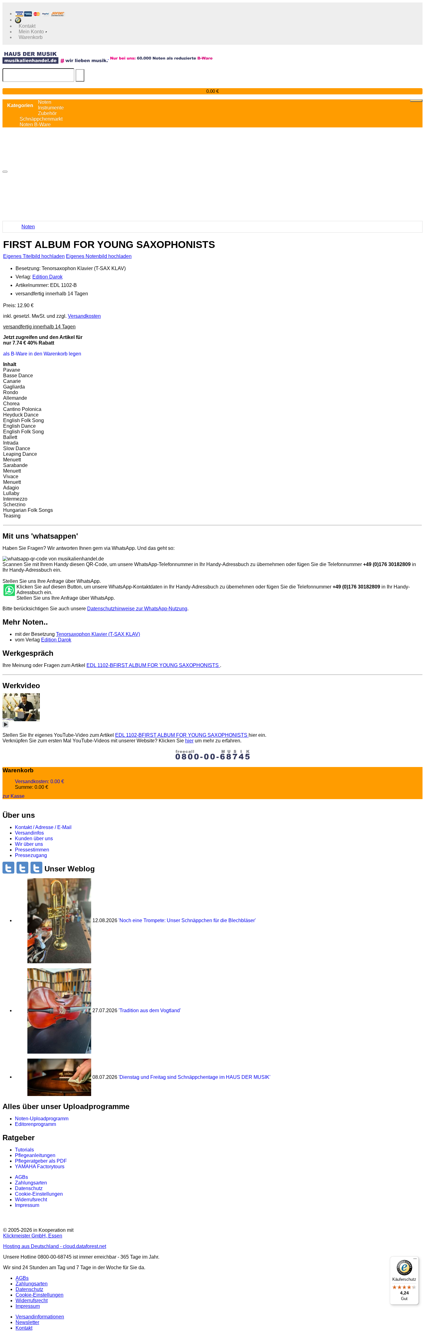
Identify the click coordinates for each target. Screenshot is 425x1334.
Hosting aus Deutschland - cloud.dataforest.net (54, 1246)
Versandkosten (84, 316)
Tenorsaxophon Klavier (98, 634)
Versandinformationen (40, 1316)
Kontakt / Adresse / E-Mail (43, 827)
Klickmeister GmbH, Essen (32, 1235)
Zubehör (47, 113)
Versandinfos (29, 833)
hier (189, 740)
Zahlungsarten (31, 1182)
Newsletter (27, 1322)
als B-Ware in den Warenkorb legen (42, 353)
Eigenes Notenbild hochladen (99, 256)
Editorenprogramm (35, 1124)
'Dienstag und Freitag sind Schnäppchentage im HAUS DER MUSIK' (194, 1076)
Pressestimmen (32, 849)
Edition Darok (47, 276)
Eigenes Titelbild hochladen (34, 256)
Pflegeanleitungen (35, 1155)
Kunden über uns (34, 838)
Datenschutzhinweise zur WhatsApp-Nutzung (137, 608)
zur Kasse (13, 796)
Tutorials (24, 1149)
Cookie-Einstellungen (39, 1194)
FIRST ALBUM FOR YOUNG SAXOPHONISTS (153, 665)
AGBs (21, 1177)
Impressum (27, 1205)
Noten (28, 226)
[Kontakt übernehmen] (8, 590)
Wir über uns (29, 844)
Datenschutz (29, 1188)
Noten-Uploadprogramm (41, 1118)
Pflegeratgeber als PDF (41, 1161)
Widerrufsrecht (31, 1199)
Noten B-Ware (35, 124)
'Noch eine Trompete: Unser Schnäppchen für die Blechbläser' (187, 920)
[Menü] (415, 1260)
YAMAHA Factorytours (39, 1166)
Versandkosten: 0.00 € (39, 781)
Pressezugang (31, 855)
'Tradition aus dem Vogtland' (150, 1010)
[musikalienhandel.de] (55, 57)
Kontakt (24, 1328)
